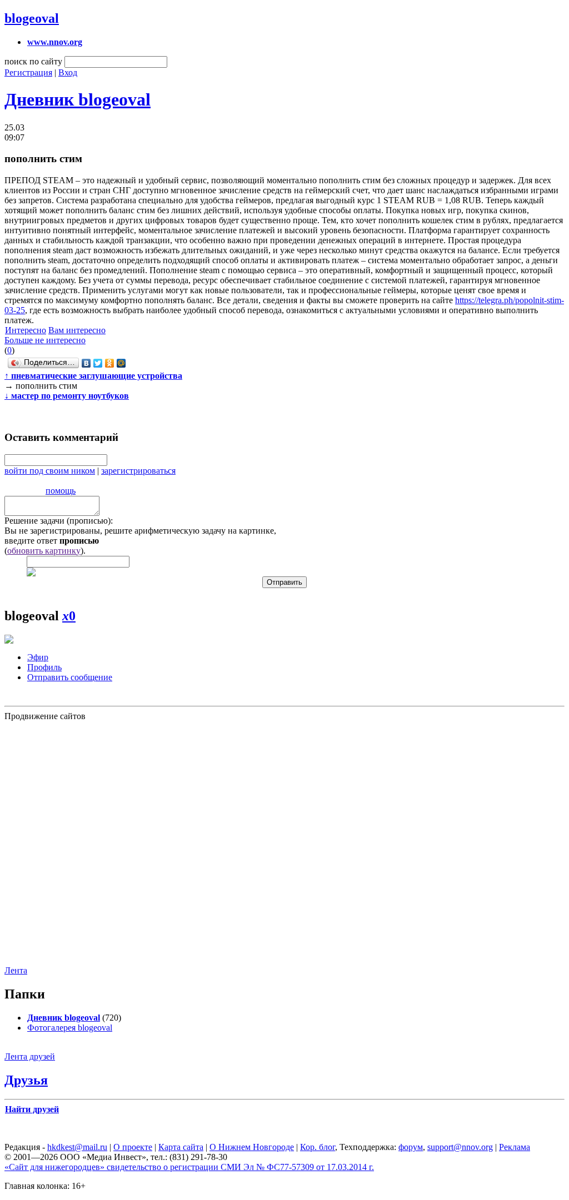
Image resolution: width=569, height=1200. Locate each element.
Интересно (25, 330)
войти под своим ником (49, 470)
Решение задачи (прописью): (58, 520)
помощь (61, 490)
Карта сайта (180, 1147)
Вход (67, 72)
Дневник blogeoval (77, 99)
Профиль (44, 667)
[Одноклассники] (110, 363)
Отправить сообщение (69, 677)
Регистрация (28, 72)
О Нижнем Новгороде (251, 1147)
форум (410, 1147)
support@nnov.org (460, 1147)
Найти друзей (32, 1109)
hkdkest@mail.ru (77, 1147)
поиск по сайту (33, 61)
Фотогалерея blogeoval (69, 1027)
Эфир (37, 657)
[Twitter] (98, 363)
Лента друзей (29, 1056)
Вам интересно (77, 330)
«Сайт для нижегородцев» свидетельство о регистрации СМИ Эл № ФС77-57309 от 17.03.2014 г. (189, 1167)
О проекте (132, 1147)
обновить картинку (44, 550)
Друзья (26, 1080)
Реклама (514, 1147)
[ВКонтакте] (86, 363)
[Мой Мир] (121, 363)
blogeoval (31, 18)
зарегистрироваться (138, 470)
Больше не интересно (45, 340)
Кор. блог (317, 1147)
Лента (15, 970)
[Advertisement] (71, 842)
